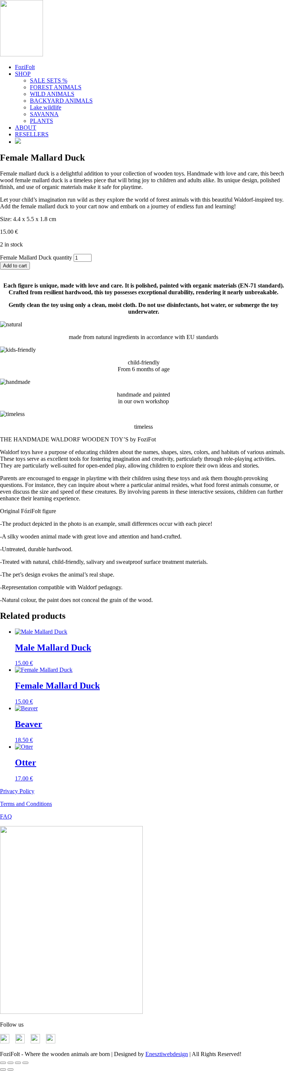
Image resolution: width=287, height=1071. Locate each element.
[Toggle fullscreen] (10, 1063)
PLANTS (41, 121)
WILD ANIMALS (52, 94)
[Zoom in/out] (3, 1063)
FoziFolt (25, 67)
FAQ (6, 816)
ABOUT (25, 127)
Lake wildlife (45, 107)
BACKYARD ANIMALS (61, 100)
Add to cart (15, 265)
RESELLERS (32, 134)
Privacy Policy (17, 791)
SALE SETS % (48, 80)
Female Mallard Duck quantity (36, 257)
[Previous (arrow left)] (3, 1069)
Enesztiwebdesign (166, 1054)
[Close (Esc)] (25, 1063)
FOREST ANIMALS (55, 87)
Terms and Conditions (26, 804)
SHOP (23, 74)
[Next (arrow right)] (10, 1069)
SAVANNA (44, 114)
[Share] (18, 1063)
